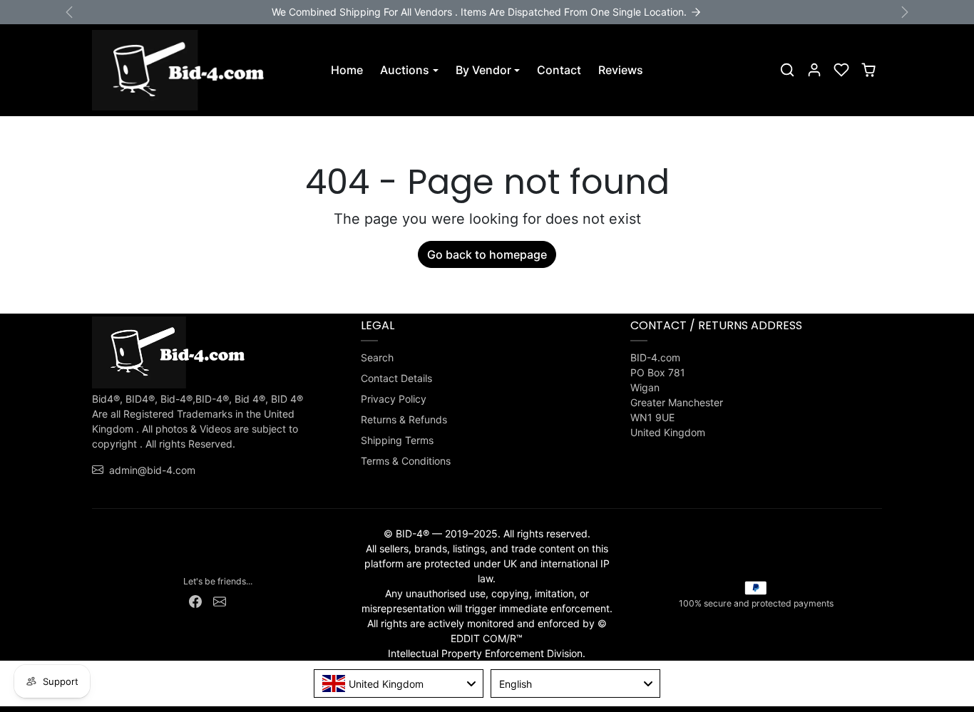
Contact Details (396, 378)
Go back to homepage (487, 254)
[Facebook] (195, 600)
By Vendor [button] (483, 70)
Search (377, 357)
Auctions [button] (404, 70)
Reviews (620, 70)
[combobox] (398, 683)
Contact (559, 70)
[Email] (219, 600)
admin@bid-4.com (152, 470)
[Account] (814, 70)
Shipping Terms (397, 440)
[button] (787, 70)
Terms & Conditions (406, 461)
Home (347, 70)
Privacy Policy (393, 399)
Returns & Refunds (404, 419)
